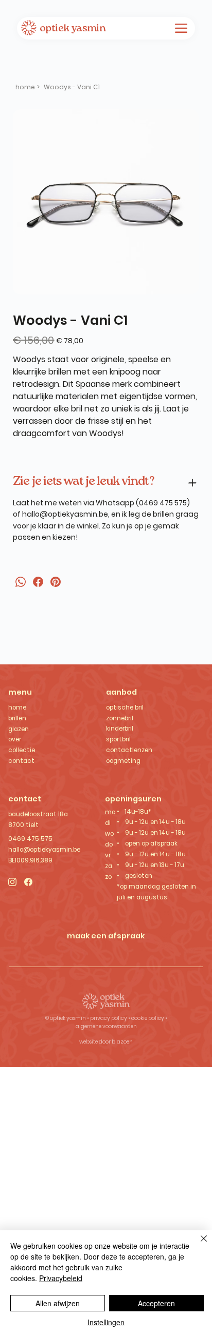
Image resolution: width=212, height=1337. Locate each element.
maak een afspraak (106, 935)
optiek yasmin (72, 29)
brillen (17, 718)
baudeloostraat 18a (38, 814)
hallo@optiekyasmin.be (65, 514)
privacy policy (109, 1018)
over (14, 739)
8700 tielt (23, 825)
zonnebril (119, 718)
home (17, 707)
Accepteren (156, 1303)
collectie (21, 750)
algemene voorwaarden (106, 1026)
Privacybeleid (60, 1278)
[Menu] (181, 28)
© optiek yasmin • (67, 1018)
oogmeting (123, 761)
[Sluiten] (197, 1244)
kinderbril (119, 728)
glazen (18, 729)
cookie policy (147, 1018)
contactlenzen (129, 750)
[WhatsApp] (20, 581)
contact (21, 761)
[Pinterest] (55, 581)
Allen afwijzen (58, 1303)
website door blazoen (106, 1042)
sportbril (118, 739)
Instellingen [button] (106, 1322)
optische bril (125, 707)
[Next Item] (184, 202)
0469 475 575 (30, 839)
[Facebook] (38, 581)
